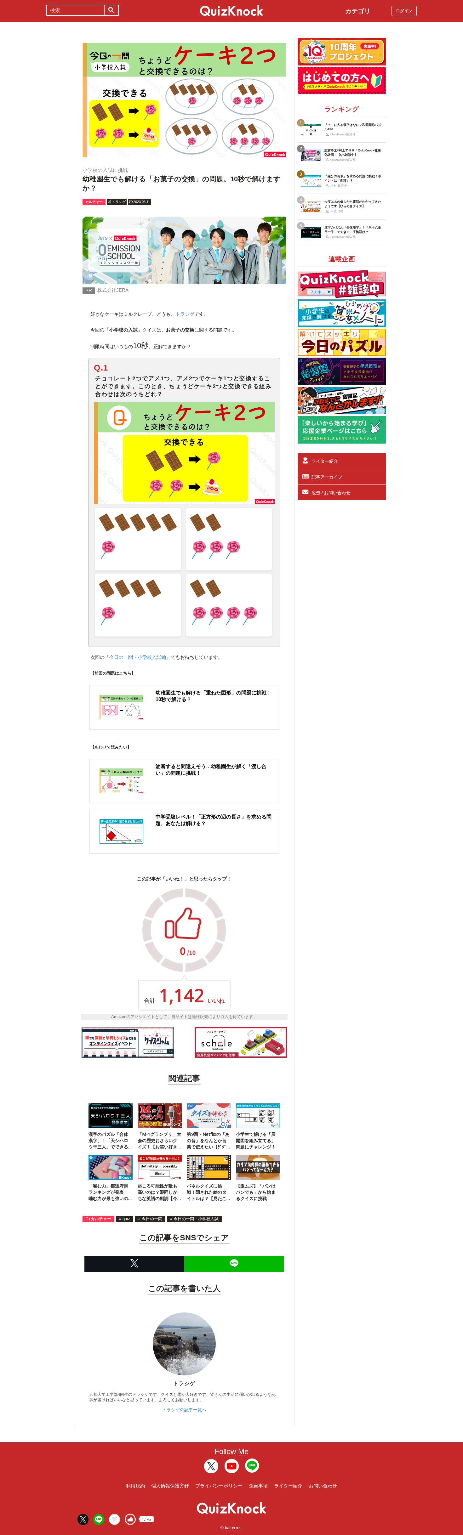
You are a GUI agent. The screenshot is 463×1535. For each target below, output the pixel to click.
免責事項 (258, 1485)
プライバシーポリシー (219, 1485)
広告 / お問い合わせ (331, 492)
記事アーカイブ (327, 476)
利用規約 (135, 1485)
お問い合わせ (323, 1485)
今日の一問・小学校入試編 (137, 657)
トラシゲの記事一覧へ (184, 1409)
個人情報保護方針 (170, 1485)
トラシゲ (184, 314)
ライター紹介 (325, 461)
